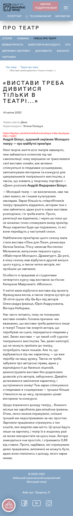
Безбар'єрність (12, 45)
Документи (43, 51)
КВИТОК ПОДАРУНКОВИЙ (46, 6)
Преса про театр (45, 38)
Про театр (11, 67)
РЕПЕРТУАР (14, 16)
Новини (23, 38)
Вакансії (63, 51)
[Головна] (14, 7)
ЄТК (67, 45)
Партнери (9, 57)
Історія (7, 38)
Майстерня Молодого (44, 45)
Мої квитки (62, 16)
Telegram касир (40, 16)
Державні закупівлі (16, 51)
